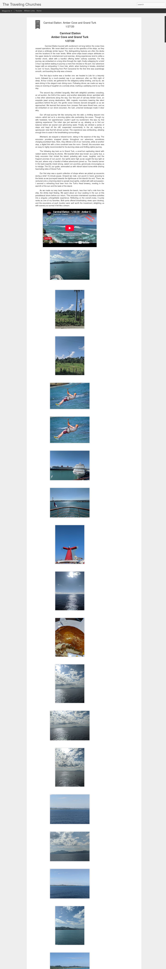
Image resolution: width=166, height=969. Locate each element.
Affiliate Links (29, 10)
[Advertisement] (118, 61)
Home (39, 10)
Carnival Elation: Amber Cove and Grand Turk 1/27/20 (69, 24)
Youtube (18, 10)
